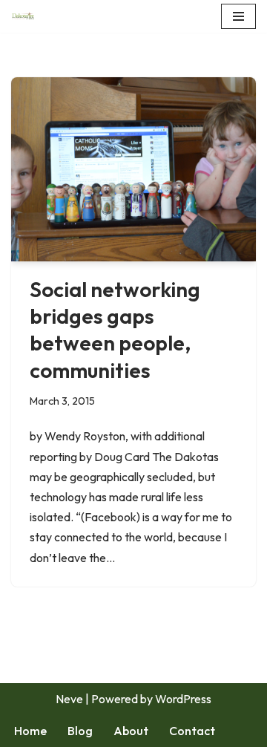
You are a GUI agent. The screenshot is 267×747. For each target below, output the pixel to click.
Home (30, 730)
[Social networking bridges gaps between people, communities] (133, 169)
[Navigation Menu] (238, 16)
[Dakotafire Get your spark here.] (23, 16)
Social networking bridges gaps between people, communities (115, 329)
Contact (192, 730)
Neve (69, 698)
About (130, 730)
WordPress (183, 698)
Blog (80, 730)
